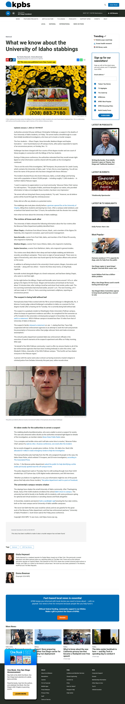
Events (97, 19)
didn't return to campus (63, 492)
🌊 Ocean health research (103, 43)
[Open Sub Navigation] (21, 19)
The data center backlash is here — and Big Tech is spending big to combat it (104, 651)
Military (37, 647)
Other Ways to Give (97, 683)
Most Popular (98, 234)
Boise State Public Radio (51, 437)
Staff (42, 696)
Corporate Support (97, 673)
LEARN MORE (20, 694)
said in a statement (21, 318)
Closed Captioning (72, 676)
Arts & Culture (47, 19)
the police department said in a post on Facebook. (60, 480)
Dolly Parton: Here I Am (100, 227)
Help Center (70, 693)
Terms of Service (46, 699)
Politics (65, 647)
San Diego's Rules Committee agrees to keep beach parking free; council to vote (105, 293)
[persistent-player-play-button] (8, 13)
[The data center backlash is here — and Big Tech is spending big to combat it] (105, 636)
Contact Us (70, 679)
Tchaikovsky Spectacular (101, 195)
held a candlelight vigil (47, 501)
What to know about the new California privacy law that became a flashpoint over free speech (76, 652)
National (52, 24)
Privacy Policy (45, 693)
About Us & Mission (46, 673)
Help (105, 19)
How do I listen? (71, 686)
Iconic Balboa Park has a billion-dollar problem (103, 275)
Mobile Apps (44, 686)
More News (11, 626)
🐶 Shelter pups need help (103, 40)
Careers (43, 679)
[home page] (18, 4)
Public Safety (9, 647)
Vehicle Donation (97, 689)
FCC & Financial (45, 683)
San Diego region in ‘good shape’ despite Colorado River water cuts (104, 267)
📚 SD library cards (100, 47)
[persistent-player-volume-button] (13, 13)
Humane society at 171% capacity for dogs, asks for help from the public (105, 259)
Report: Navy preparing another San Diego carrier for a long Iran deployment (47, 651)
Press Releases (45, 689)
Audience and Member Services (75, 673)
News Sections (78, 24)
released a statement (37, 325)
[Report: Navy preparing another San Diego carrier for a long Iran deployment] (48, 636)
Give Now (113, 5)
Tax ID (94, 686)
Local (43, 24)
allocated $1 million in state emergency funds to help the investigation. (39, 451)
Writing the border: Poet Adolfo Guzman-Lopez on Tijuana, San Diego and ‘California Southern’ (103, 162)
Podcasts (72, 19)
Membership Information (99, 679)
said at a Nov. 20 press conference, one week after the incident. (49, 444)
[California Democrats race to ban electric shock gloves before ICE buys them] (19, 636)
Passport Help (71, 689)
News (18, 19)
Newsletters (44, 676)
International (64, 24)
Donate (62, 617)
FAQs (68, 683)
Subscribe (105, 115)
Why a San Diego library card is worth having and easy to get (105, 284)
